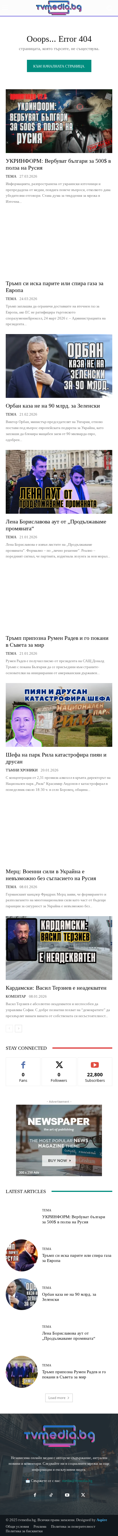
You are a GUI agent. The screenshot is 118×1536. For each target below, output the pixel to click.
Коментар (16, 996)
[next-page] (18, 1028)
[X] (83, 1495)
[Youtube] (67, 1495)
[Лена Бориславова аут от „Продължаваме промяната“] (59, 482)
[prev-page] (9, 1028)
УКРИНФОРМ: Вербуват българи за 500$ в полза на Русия (73, 1219)
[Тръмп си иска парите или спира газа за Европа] (59, 243)
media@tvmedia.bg (77, 1481)
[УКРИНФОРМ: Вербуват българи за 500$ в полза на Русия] (59, 121)
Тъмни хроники (22, 770)
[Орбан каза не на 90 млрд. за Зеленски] (59, 366)
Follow (59, 1062)
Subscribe (95, 1062)
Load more (57, 1397)
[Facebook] (35, 1495)
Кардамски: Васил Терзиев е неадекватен (56, 988)
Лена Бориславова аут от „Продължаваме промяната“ (68, 1336)
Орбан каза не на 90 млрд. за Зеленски (53, 405)
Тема (11, 176)
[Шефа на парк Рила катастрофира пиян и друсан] (59, 715)
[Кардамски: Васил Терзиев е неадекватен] (59, 948)
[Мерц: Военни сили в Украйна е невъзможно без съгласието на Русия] (59, 831)
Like (23, 1062)
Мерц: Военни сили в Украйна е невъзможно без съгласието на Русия (51, 874)
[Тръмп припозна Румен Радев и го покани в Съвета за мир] (59, 598)
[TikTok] (51, 1495)
